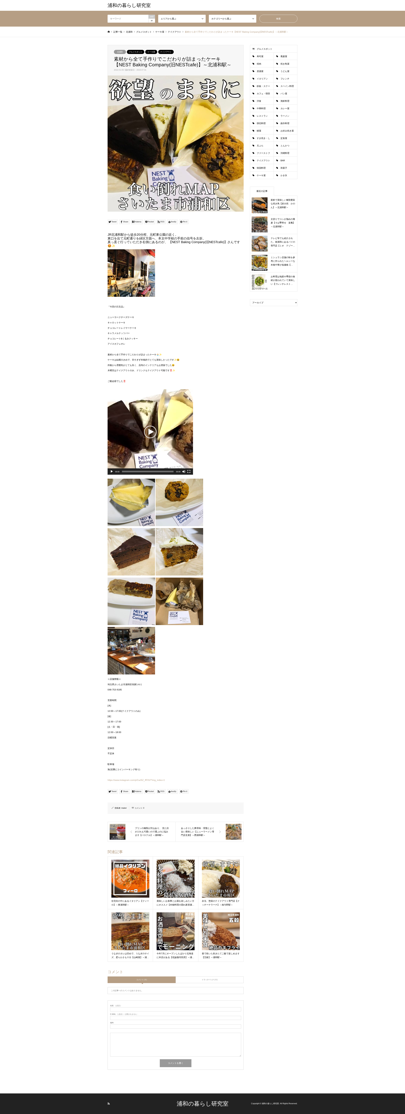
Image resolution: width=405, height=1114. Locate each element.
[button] (150, 432)
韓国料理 (261, 168)
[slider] (148, 471)
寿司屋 (260, 56)
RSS (109, 1103)
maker (124, 808)
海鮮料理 (284, 101)
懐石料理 (261, 123)
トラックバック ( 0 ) (210, 980)
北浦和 (120, 52)
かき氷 (283, 175)
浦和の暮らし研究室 (202, 1103)
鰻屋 (259, 130)
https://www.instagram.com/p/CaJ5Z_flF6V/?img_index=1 (136, 780)
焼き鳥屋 (284, 64)
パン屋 (283, 93)
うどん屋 (284, 71)
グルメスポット (135, 52)
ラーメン (284, 116)
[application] (150, 432)
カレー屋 (284, 108)
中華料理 (261, 108)
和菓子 (283, 168)
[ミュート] (183, 471)
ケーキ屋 (151, 52)
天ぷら (260, 145)
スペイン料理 (287, 86)
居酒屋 (260, 71)
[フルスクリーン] (188, 471)
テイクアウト (166, 52)
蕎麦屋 (283, 56)
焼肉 (259, 64)
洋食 (259, 101)
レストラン (262, 116)
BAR (282, 160)
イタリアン (262, 78)
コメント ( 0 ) (141, 980)
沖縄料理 (284, 153)
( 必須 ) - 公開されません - (124, 1014)
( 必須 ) (115, 1006)
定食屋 (283, 138)
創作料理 (284, 123)
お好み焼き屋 (287, 130)
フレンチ (284, 78)
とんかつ (284, 145)
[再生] (111, 471)
